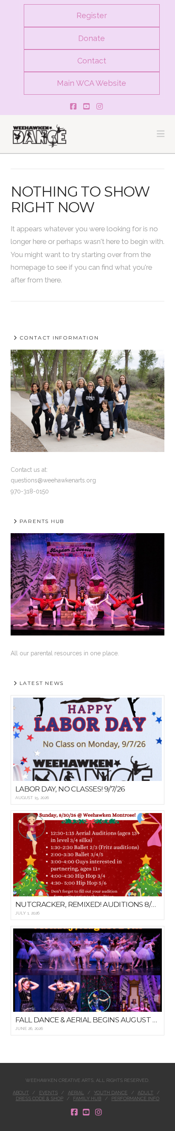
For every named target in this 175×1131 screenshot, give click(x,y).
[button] (160, 133)
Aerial (76, 1092)
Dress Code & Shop (39, 1098)
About (21, 1092)
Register (91, 15)
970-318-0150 (30, 491)
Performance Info (135, 1098)
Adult (145, 1092)
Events (48, 1092)
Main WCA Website (91, 83)
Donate (91, 38)
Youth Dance (110, 1092)
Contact (91, 60)
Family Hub (87, 1098)
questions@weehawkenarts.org (53, 480)
